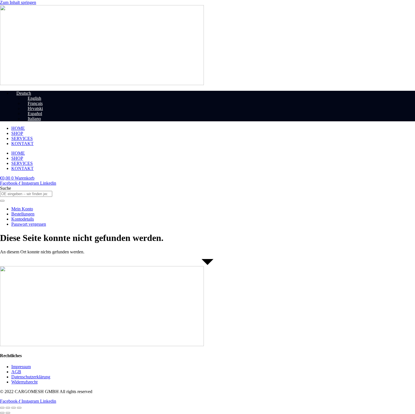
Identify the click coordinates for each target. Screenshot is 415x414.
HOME (18, 128)
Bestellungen (22, 214)
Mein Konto (22, 208)
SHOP (17, 133)
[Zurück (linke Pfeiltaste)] (2, 413)
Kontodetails (22, 219)
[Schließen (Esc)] (19, 408)
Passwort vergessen (28, 224)
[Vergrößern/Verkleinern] (2, 408)
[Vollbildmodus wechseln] (8, 408)
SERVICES (22, 138)
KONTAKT (22, 143)
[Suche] (2, 201)
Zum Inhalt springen (18, 2)
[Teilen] (13, 408)
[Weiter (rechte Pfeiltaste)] (8, 413)
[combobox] (26, 194)
